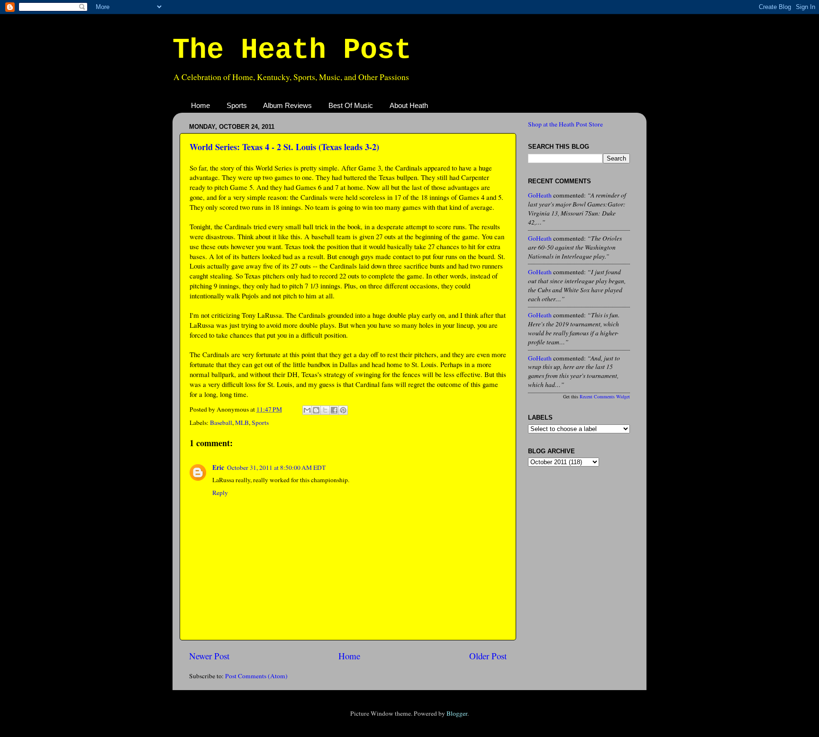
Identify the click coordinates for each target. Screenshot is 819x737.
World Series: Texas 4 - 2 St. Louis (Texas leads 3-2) (284, 147)
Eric (218, 467)
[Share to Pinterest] (343, 410)
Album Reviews (287, 105)
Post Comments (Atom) (256, 676)
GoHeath (540, 195)
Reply (220, 492)
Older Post (488, 656)
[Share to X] (325, 410)
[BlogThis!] (316, 410)
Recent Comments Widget (605, 396)
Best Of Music (350, 105)
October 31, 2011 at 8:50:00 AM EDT (276, 467)
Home (200, 105)
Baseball (221, 422)
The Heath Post (292, 50)
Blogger (456, 713)
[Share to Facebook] (334, 410)
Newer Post (209, 656)
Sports (237, 105)
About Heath (409, 105)
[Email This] (307, 410)
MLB (242, 422)
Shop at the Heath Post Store (565, 124)
